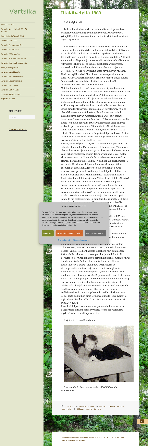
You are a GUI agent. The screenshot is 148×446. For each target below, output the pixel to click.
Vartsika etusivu (7, 24)
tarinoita (97, 409)
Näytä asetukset (95, 233)
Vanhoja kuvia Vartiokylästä (12, 36)
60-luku (102, 406)
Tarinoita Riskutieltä (9, 85)
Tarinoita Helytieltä (9, 40)
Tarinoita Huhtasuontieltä (12, 45)
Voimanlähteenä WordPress (73, 440)
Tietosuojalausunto (81, 240)
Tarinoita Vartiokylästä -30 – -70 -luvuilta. (14, 30)
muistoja (88, 409)
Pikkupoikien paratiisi (10, 67)
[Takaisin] (142, 421)
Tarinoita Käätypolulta (10, 54)
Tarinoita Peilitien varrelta (12, 76)
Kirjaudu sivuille (8, 99)
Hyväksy (47, 233)
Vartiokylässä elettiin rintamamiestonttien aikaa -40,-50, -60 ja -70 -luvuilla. (93, 437)
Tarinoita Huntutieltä (10, 49)
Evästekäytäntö (64, 240)
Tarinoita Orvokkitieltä (10, 72)
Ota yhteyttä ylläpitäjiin (11, 94)
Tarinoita (111, 406)
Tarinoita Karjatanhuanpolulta (14, 63)
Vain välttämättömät (69, 233)
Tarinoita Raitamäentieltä (11, 81)
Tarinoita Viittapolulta (10, 90)
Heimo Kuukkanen (86, 406)
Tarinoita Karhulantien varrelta (14, 58)
